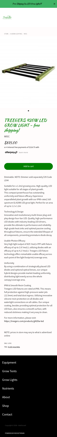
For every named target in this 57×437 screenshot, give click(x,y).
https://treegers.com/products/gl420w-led (24, 321)
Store (6, 34)
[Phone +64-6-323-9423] (50, 14)
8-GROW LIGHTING (16, 34)
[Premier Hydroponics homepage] (22, 17)
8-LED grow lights (14, 347)
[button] (44, 20)
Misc (25, 34)
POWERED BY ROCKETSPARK (14, 433)
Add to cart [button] (29, 166)
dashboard (22, 425)
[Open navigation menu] (44, 14)
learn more (23, 152)
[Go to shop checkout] (50, 20)
